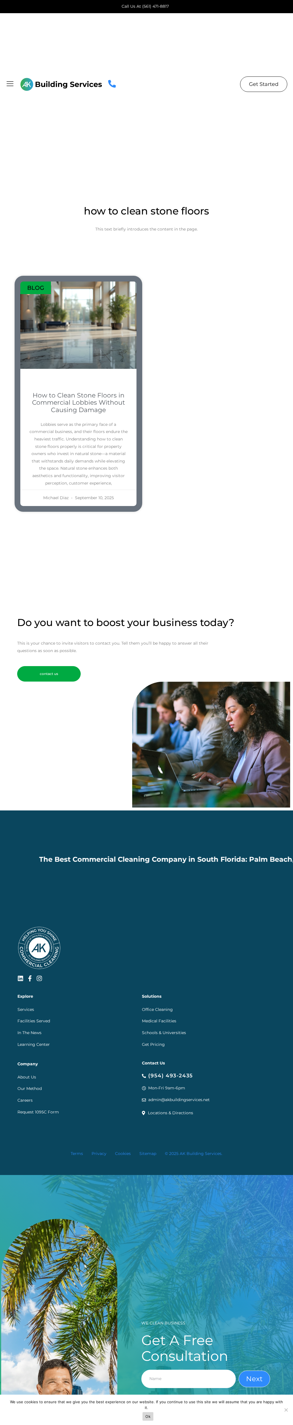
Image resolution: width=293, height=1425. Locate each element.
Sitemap (147, 1153)
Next (254, 1379)
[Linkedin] (20, 978)
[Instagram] (39, 978)
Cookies (123, 1153)
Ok (148, 1416)
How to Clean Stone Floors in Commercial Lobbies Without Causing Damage (78, 402)
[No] (286, 1410)
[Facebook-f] (30, 978)
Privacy (99, 1153)
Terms (77, 1153)
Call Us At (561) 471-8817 (145, 6)
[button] (49, 674)
